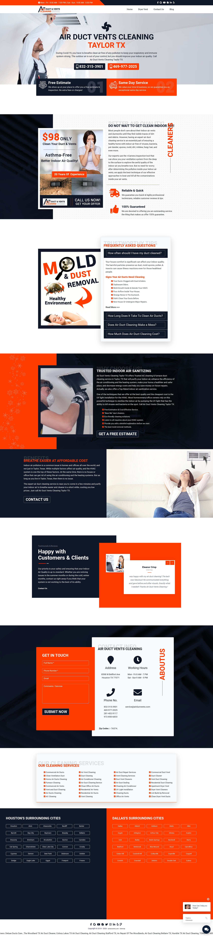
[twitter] (107, 925)
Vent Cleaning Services (125, 776)
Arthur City (154, 833)
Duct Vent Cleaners (124, 779)
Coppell (189, 854)
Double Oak (171, 861)
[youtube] (167, 2)
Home (130, 9)
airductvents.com (113, 928)
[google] (161, 2)
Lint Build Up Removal (160, 793)
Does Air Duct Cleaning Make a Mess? (132, 325)
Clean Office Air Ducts (90, 786)
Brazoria (13, 840)
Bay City (31, 833)
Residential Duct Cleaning (161, 783)
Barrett (13, 833)
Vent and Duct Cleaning (55, 789)
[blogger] (164, 2)
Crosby (82, 847)
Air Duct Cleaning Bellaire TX (116, 933)
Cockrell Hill (137, 854)
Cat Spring (14, 847)
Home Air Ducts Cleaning (56, 779)
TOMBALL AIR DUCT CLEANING (173, 933)
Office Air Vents (122, 796)
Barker (81, 826)
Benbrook (137, 847)
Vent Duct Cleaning (159, 779)
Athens (171, 833)
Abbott (137, 826)
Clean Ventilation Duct (55, 776)
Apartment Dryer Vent (160, 786)
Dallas (120, 826)
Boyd (172, 847)
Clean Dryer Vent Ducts (160, 796)
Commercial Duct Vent (160, 772)
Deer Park (48, 854)
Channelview (31, 847)
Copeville (171, 854)
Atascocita (47, 826)
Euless (188, 861)
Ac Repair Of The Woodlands (89, 933)
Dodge (13, 861)
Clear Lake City (48, 847)
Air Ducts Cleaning (53, 793)
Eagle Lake (31, 861)
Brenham (30, 840)
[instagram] (111, 925)
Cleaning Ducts (122, 793)
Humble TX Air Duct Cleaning (143, 933)
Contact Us (159, 9)
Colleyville (154, 854)
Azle (120, 840)
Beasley (65, 833)
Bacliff (64, 826)
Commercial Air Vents (55, 786)
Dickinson (65, 854)
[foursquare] (121, 925)
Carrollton (189, 847)
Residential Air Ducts (89, 793)
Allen (189, 826)
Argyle (120, 833)
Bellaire (82, 833)
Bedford (120, 847)
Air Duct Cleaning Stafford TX (61, 933)
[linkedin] (170, 2)
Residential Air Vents (89, 789)
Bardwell (171, 840)
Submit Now (55, 712)
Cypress (14, 854)
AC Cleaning (51, 796)
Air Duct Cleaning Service (91, 783)
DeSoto (154, 861)
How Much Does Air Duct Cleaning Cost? (134, 334)
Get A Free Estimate (118, 434)
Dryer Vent (143, 9)
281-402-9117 (110, 713)
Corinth (120, 861)
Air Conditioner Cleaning (91, 779)
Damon (31, 854)
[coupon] (71, 164)
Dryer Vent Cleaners (159, 789)
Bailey (137, 840)
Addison (154, 826)
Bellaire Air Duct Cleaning (200, 933)
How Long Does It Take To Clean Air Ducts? (135, 316)
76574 (114, 728)
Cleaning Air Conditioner (126, 786)
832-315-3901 (90, 66)
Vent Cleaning (87, 796)
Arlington (137, 833)
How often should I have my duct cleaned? (135, 253)
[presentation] (168, 563)
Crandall (137, 861)
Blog (172, 9)
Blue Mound (154, 847)
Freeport (65, 861)
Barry (189, 840)
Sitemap (122, 928)
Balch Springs (154, 840)
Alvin (30, 826)
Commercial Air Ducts (55, 772)
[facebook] (158, 2)
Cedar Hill (120, 854)
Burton (65, 840)
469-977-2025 (124, 66)
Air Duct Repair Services (126, 772)
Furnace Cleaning (53, 783)
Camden (82, 840)
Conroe (65, 847)
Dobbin (82, 854)
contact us (37, 499)
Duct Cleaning (87, 776)
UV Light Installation (124, 789)
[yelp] (174, 2)
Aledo (171, 826)
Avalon (188, 833)
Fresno (82, 861)
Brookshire (48, 840)
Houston (13, 826)
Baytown (47, 833)
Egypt (48, 861)
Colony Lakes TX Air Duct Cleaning (31, 933)
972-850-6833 (110, 716)
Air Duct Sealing (122, 783)
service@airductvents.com (137, 707)
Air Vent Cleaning (88, 772)
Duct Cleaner (156, 776)
